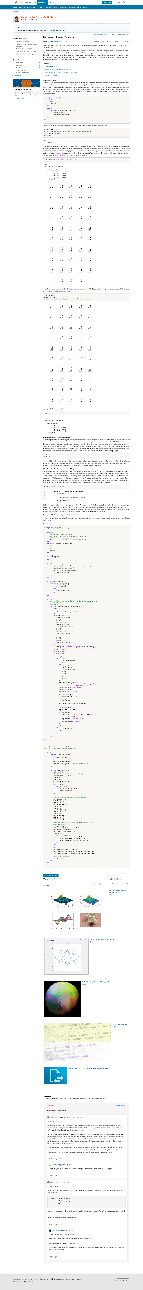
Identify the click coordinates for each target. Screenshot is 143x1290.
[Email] (119, 879)
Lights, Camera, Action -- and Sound (102, 939)
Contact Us (79, 1279)
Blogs (79, 7)
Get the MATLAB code (50, 875)
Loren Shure (54, 41)
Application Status (58, 1279)
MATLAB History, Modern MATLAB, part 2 (95, 982)
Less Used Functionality (28, 72)
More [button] (85, 7)
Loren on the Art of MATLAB (37, 17)
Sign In (118, 3)
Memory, (50, 879)
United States (124, 1280)
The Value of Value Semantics (59, 37)
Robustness (28, 65)
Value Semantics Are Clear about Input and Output (60, 72)
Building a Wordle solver (26, 49)
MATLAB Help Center (28, 3)
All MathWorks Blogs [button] (18, 12)
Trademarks (25, 1279)
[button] (124, 2)
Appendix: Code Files (51, 75)
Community (42, 3)
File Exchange (31, 7)
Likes (115, 41)
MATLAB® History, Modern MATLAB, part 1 (117, 891)
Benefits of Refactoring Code (28, 54)
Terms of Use (70, 1279)
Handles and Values (50, 67)
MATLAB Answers (19, 7)
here (49, 520)
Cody (40, 7)
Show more (18, 75)
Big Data (28, 67)
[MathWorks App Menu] (128, 2)
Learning (52, 3)
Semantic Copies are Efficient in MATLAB (57, 70)
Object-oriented (57, 879)
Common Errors (28, 70)
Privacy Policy (35, 1279)
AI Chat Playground (50, 7)
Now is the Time (24, 41)
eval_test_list (73, 1068)
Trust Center (16, 1279)
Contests (72, 7)
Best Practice (28, 62)
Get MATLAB (106, 2)
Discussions (63, 7)
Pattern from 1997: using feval (27, 51)
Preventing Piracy (46, 1279)
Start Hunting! (20, 99)
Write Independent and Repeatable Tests (95, 1068)
